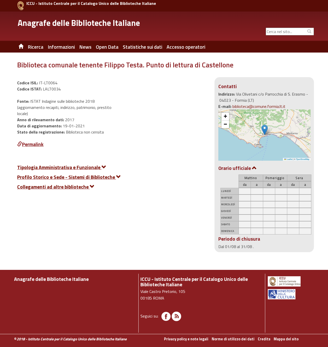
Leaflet (289, 159)
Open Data (107, 47)
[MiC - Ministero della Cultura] (290, 294)
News (85, 47)
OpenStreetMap (302, 159)
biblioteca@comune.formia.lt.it (258, 106)
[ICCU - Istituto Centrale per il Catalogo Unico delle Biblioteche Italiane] (20, 5)
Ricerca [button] (35, 47)
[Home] (17, 46)
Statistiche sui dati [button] (142, 47)
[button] (264, 130)
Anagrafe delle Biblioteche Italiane (79, 23)
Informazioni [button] (61, 47)
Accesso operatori (186, 47)
